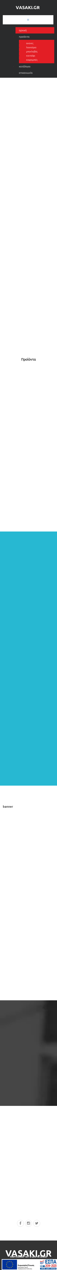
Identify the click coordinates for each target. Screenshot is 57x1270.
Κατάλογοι (24, 66)
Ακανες (29, 43)
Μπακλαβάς (31, 51)
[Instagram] (28, 1223)
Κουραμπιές (31, 60)
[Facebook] (20, 1223)
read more (30, 1084)
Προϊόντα (24, 36)
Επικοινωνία (26, 72)
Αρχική (23, 30)
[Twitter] (36, 1223)
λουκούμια (31, 47)
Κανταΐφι (30, 55)
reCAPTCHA (9, 1188)
